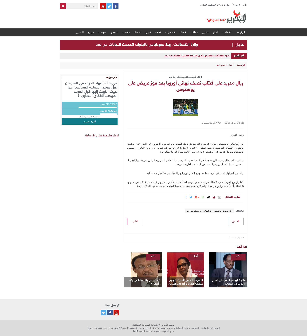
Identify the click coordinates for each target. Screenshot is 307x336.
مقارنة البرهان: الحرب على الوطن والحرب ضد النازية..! (228, 282)
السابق (235, 221)
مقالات (194, 32)
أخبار (215, 32)
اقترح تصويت (89, 121)
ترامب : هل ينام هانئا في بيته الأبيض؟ (145, 282)
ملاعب (126, 32)
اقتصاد (137, 32)
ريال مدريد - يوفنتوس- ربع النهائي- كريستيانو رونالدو (209, 211)
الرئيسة (240, 32)
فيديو (91, 32)
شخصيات (170, 32)
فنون (148, 32)
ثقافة (158, 32)
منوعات (102, 32)
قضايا (183, 32)
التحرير (80, 32)
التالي (135, 221)
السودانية (221, 65)
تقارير (205, 32)
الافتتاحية (227, 32)
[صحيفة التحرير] (226, 16)
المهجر (114, 32)
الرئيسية (241, 65)
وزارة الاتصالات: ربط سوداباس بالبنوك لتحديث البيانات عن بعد (147, 44)
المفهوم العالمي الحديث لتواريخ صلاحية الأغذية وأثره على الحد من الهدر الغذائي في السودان (186, 282)
